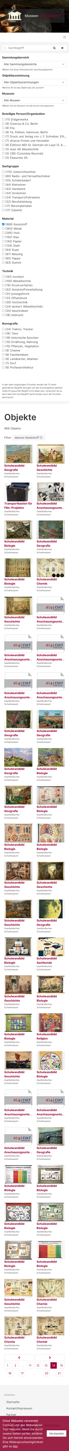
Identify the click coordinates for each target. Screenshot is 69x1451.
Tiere (11, 333)
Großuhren (15, 193)
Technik (7, 271)
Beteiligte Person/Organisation (23, 113)
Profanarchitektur (19, 367)
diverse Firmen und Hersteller (27, 140)
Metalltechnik (18, 281)
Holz (12, 233)
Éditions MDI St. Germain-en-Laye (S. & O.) (36, 145)
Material (7, 218)
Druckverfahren (19, 285)
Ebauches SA (16, 157)
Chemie (12, 350)
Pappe (12, 258)
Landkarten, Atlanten (21, 359)
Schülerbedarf (18, 180)
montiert (14, 276)
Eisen (12, 250)
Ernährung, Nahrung (21, 342)
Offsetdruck (16, 298)
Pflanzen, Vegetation (22, 346)
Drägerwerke (16, 119)
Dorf (10, 363)
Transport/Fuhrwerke (22, 197)
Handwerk (15, 189)
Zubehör (13, 210)
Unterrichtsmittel (20, 172)
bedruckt (14, 315)
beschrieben (16, 310)
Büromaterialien (18, 206)
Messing (14, 254)
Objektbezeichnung (15, 75)
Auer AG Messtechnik (22, 149)
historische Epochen (21, 337)
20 (46, 1373)
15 (61, 1365)
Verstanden (56, 1433)
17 (22, 1373)
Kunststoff (16, 224)
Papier (13, 241)
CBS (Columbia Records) (24, 153)
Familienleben (16, 354)
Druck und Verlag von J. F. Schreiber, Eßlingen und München (36, 136)
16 (9, 1373)
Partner (11, 1414)
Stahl (12, 245)
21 (59, 1373)
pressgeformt (17, 293)
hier (15, 1446)
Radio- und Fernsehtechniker (27, 176)
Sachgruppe (10, 166)
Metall (13, 228)
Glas (12, 237)
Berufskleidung (18, 201)
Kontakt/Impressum (19, 1408)
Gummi (13, 262)
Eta (10, 128)
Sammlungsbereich (15, 57)
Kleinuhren (15, 184)
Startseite (12, 1402)
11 (30, 1365)
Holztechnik (16, 302)
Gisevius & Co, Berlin (21, 123)
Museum (8, 93)
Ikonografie (10, 323)
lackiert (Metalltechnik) (24, 306)
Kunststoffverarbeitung (23, 289)
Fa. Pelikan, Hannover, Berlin (26, 132)
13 (45, 1365)
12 (37, 1365)
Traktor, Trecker (19, 329)
